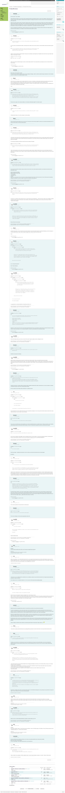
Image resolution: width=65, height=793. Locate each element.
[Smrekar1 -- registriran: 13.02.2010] (12, 36)
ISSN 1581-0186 (24, 791)
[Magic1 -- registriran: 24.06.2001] (12, 79)
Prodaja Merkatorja (14, 771)
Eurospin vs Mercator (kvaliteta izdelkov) (18, 768)
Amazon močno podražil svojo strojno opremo (19, 0)
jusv (14, 556)
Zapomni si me (59, 12)
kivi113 (12, 772)
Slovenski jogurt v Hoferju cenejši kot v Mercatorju (19, 781)
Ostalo (2, 18)
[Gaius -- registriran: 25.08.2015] (12, 626)
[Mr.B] (12, 546)
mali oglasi (3, 11)
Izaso (14, 633)
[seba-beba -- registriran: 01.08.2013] (12, 14)
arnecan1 (15, 605)
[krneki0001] (12, 160)
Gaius (14, 625)
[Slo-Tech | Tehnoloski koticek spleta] (5, 4)
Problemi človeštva (16, 773)
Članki (1, 14)
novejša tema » (42, 788)
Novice (2, 8)
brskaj (2, 16)
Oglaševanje (16, 791)
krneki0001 (15, 159)
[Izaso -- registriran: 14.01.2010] (12, 634)
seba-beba (15, 13)
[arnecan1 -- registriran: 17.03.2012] (12, 606)
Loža (14, 770)
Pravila (2, 791)
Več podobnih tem (11, 785)
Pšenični (14, 89)
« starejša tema (22, 788)
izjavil (20, 38)
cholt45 (47, 781)
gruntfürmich (48, 768)
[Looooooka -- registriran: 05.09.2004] (12, 737)
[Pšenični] (12, 90)
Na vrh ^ (63, 791)
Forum (2, 10)
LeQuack (47, 771)
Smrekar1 (15, 35)
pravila (2, 19)
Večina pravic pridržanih (6, 791)
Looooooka (15, 736)
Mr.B (14, 545)
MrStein (12, 778)
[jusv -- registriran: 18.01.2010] (12, 557)
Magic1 (14, 78)
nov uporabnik (59, 18)
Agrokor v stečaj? (14, 774)
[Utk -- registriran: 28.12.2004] (12, 392)
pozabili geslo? (59, 19)
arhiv (2, 9)
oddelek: (26, 788)
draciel (12, 769)
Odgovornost (12, 791)
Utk (13, 391)
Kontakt (20, 791)
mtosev (12, 781)
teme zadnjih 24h (4, 12)
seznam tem (58, 27)
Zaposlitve (2, 15)
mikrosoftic (12, 775)
